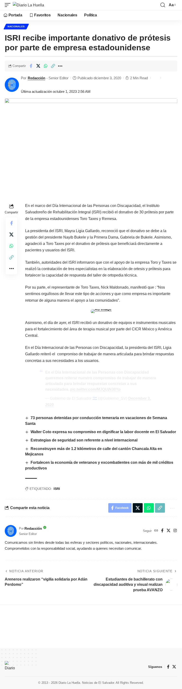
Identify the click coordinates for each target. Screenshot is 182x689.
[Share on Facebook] (30, 66)
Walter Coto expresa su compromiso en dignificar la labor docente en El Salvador (103, 432)
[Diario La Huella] (28, 5)
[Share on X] (38, 66)
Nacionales (16, 26)
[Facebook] (162, 530)
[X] (168, 530)
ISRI (57, 489)
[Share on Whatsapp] (45, 66)
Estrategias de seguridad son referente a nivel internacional (84, 440)
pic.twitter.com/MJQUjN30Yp (95, 389)
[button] (9, 5)
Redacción (36, 78)
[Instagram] (175, 530)
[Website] (156, 530)
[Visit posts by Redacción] (12, 85)
